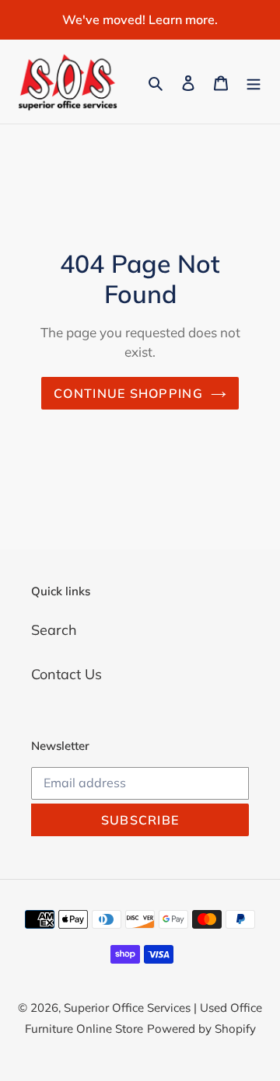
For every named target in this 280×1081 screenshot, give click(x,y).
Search (54, 630)
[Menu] (253, 82)
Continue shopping (128, 393)
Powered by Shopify (201, 1028)
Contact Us (66, 674)
